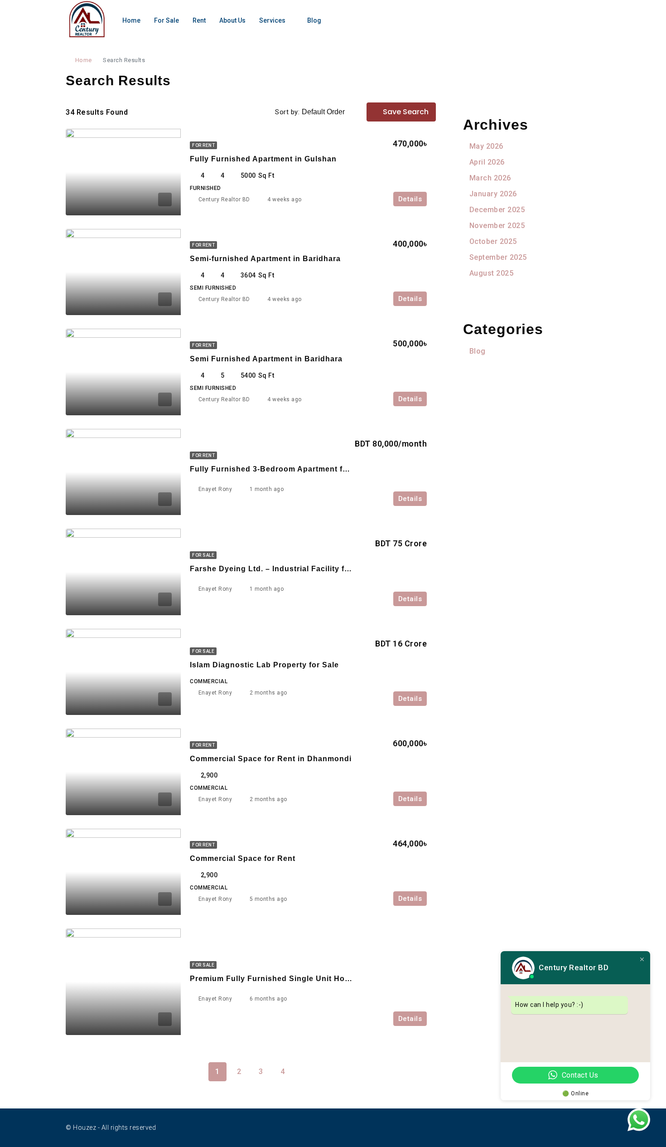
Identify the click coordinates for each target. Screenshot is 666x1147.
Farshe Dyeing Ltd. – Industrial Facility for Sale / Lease (295, 569)
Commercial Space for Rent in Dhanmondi (271, 759)
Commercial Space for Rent (242, 858)
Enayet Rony (215, 489)
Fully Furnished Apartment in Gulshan (263, 159)
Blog (314, 20)
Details (410, 199)
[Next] (304, 1071)
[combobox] (330, 112)
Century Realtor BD (224, 199)
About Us (232, 20)
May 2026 (486, 146)
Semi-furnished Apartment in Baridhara (265, 258)
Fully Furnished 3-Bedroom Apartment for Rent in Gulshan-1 (306, 469)
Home (131, 20)
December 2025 (497, 209)
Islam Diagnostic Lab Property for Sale (264, 665)
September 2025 (498, 257)
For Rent (203, 145)
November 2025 (497, 225)
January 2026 (493, 194)
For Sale (166, 20)
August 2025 (491, 273)
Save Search (405, 112)
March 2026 (490, 178)
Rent (199, 20)
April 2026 (487, 162)
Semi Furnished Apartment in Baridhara (266, 359)
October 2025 (493, 241)
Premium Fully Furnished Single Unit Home (273, 978)
